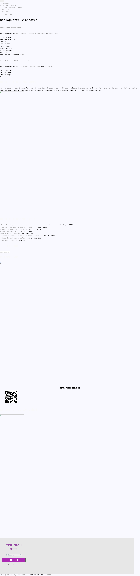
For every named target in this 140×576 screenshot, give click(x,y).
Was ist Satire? (8, 240)
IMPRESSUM (5, 10)
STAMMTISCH (5, 12)
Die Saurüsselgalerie (13, 7)
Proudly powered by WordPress (12, 575)
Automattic (48, 575)
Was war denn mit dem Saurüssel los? (17, 227)
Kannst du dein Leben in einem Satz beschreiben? (22, 236)
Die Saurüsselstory (9, 5)
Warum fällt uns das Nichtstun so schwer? (14, 61)
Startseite (5, 3)
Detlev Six (53, 33)
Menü (2, 1)
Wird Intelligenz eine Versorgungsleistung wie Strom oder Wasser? (29, 225)
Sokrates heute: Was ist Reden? (14, 229)
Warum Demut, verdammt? (11, 234)
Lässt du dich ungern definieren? (15, 238)
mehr (22, 55)
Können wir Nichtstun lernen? (10, 28)
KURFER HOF (8, 14)
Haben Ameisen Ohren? (10, 231)
